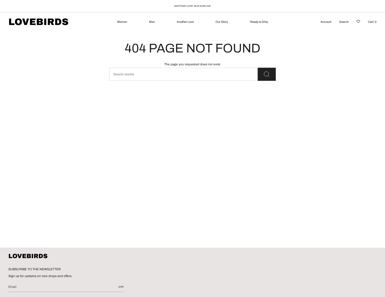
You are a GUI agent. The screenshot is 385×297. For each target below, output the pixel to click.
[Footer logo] (28, 256)
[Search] (267, 74)
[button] (122, 22)
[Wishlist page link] (358, 22)
